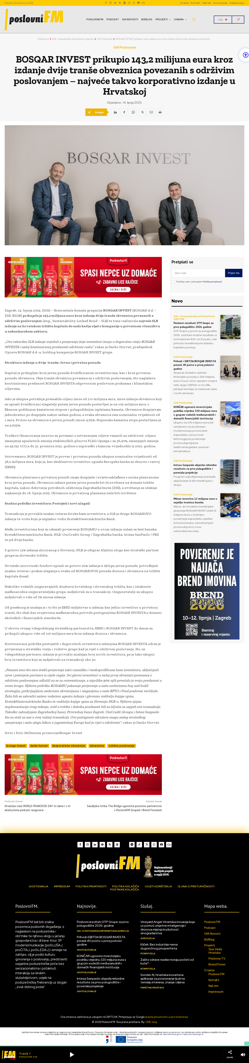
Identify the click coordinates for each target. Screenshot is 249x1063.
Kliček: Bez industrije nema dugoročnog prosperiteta (159, 946)
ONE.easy (151, 1022)
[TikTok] (129, 3)
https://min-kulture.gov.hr (193, 1034)
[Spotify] (124, 3)
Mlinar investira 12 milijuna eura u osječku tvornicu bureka (195, 500)
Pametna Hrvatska (152, 987)
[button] (194, 19)
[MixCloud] (169, 844)
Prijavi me (233, 272)
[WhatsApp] (134, 3)
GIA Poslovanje (104, 39)
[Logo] (124, 866)
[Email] (151, 112)
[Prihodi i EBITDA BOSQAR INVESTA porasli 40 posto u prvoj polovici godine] (230, 368)
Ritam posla (147, 953)
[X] (142, 112)
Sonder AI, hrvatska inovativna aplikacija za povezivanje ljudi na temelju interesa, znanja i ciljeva (162, 978)
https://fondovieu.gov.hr (172, 1034)
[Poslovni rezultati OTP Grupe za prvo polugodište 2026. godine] (230, 327)
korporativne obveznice (69, 745)
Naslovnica (43, 39)
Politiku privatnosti (212, 281)
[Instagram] (110, 3)
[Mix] (143, 3)
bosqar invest (16, 745)
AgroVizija (147, 938)
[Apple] (117, 844)
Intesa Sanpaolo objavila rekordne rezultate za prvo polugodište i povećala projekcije (195, 468)
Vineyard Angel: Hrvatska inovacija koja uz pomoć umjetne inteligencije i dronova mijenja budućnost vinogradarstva (167, 927)
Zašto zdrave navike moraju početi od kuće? (167, 961)
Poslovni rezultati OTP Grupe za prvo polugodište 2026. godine (194, 325)
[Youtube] (138, 3)
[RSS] (119, 3)
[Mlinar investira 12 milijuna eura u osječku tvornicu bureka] (230, 505)
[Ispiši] (160, 112)
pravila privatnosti (156, 1017)
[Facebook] (105, 3)
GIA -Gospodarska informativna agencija (73, 39)
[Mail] (102, 844)
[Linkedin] (115, 3)
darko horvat (39, 745)
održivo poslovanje (121, 745)
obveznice (97, 745)
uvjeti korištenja (178, 1017)
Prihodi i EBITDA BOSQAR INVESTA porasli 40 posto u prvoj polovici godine (195, 365)
